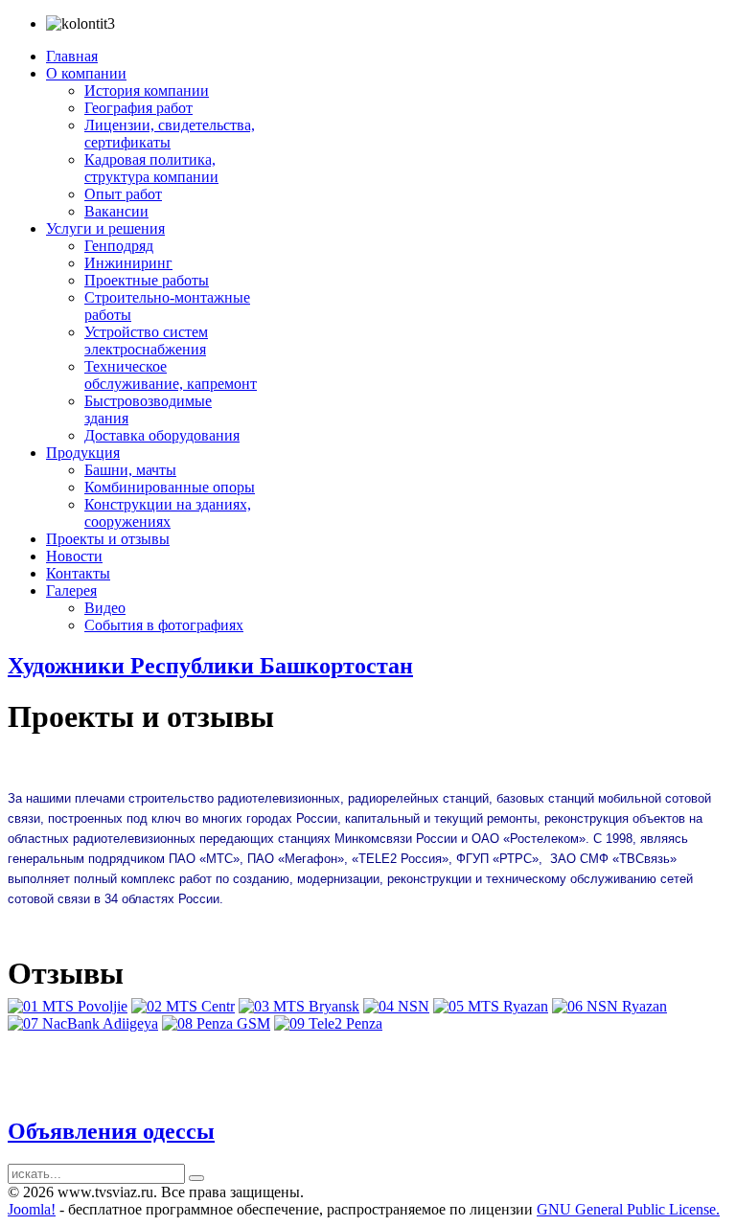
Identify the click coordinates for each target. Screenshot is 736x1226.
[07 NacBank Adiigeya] (83, 1023)
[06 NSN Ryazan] (609, 1006)
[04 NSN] (396, 1006)
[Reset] (196, 1178)
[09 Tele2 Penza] (328, 1023)
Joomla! (32, 1209)
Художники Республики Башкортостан (210, 665)
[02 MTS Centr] (183, 1006)
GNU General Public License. (628, 1209)
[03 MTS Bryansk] (299, 1006)
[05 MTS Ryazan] (490, 1006)
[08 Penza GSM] (216, 1023)
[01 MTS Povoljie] (67, 1006)
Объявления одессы (111, 1131)
